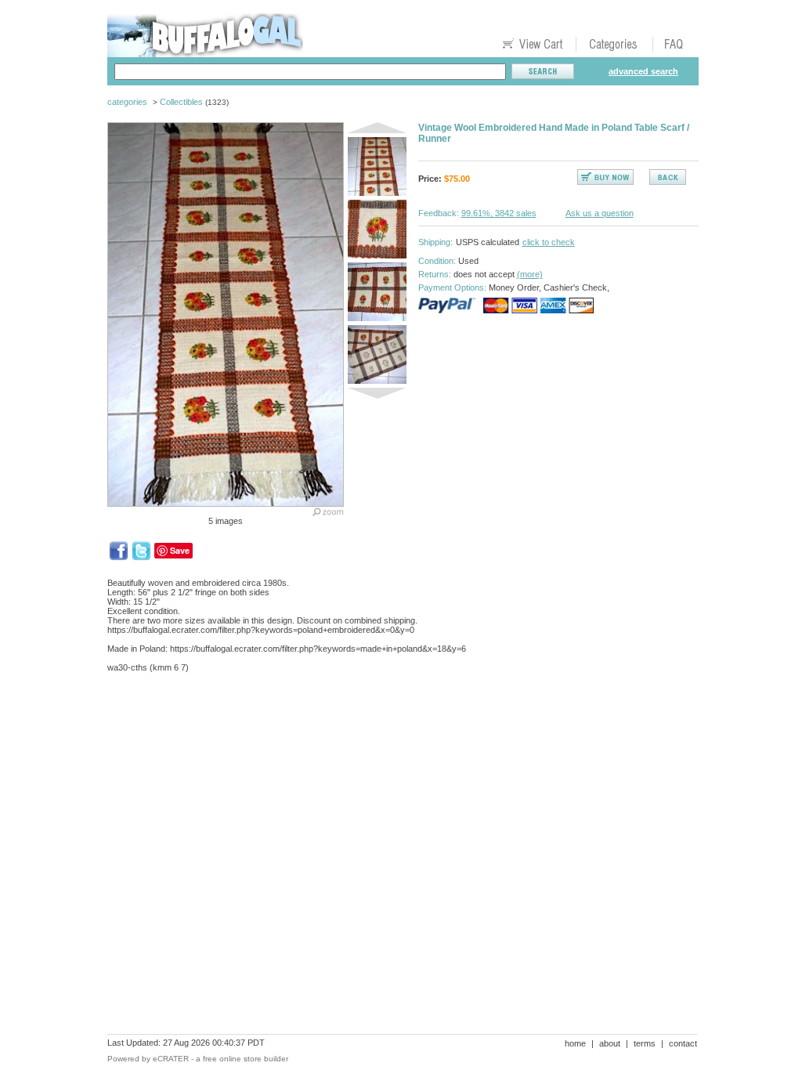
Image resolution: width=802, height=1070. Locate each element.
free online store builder (245, 1058)
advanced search (643, 71)
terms (645, 1043)
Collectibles (181, 102)
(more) (530, 274)
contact (683, 1043)
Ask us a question (599, 213)
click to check (548, 242)
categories (127, 102)
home (575, 1043)
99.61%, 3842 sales (498, 213)
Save (180, 550)
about (609, 1043)
